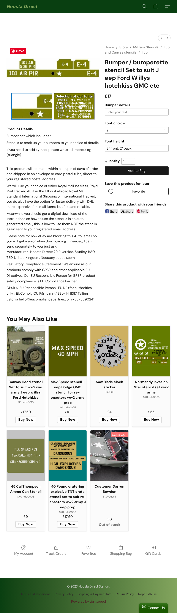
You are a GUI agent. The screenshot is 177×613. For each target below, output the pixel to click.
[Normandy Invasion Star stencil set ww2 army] (151, 351)
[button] (22, 6)
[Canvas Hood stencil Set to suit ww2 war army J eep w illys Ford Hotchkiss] (26, 351)
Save (20, 51)
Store (123, 47)
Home (109, 47)
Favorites (88, 553)
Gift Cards (153, 553)
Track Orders (56, 553)
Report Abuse (147, 594)
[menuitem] (161, 38)
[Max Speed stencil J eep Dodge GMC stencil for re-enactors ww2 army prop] (68, 351)
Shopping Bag (121, 553)
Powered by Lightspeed (88, 601)
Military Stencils (145, 47)
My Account (23, 553)
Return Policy (125, 594)
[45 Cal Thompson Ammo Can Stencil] (26, 455)
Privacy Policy (64, 594)
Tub (145, 52)
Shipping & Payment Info (94, 594)
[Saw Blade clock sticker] (109, 351)
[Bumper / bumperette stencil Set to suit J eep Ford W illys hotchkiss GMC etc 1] (74, 106)
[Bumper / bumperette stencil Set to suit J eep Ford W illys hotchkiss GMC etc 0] (31, 106)
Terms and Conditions (35, 594)
